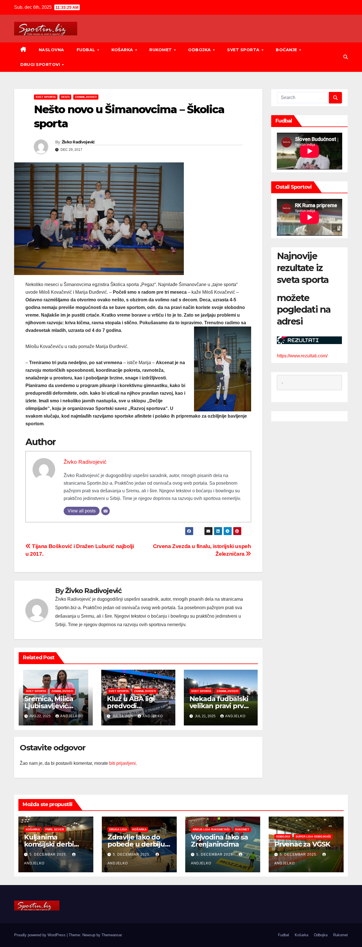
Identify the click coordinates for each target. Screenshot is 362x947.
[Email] (105, 511)
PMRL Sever (54, 829)
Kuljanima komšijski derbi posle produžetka (53, 844)
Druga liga (118, 829)
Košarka (122, 49)
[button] (345, 57)
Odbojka (200, 49)
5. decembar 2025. (48, 854)
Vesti (65, 96)
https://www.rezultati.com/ (302, 355)
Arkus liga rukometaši (211, 829)
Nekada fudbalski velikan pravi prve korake (218, 706)
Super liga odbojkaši (313, 836)
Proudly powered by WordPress (40, 935)
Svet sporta (244, 49)
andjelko (70, 716)
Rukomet (161, 49)
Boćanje (287, 49)
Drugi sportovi (40, 64)
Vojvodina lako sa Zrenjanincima (219, 840)
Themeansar (112, 935)
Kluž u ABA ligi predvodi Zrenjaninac (131, 706)
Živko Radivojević (78, 142)
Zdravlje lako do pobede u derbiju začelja (136, 844)
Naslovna (51, 49)
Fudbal (87, 49)
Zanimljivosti (86, 96)
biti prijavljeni (122, 763)
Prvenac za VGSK (302, 844)
